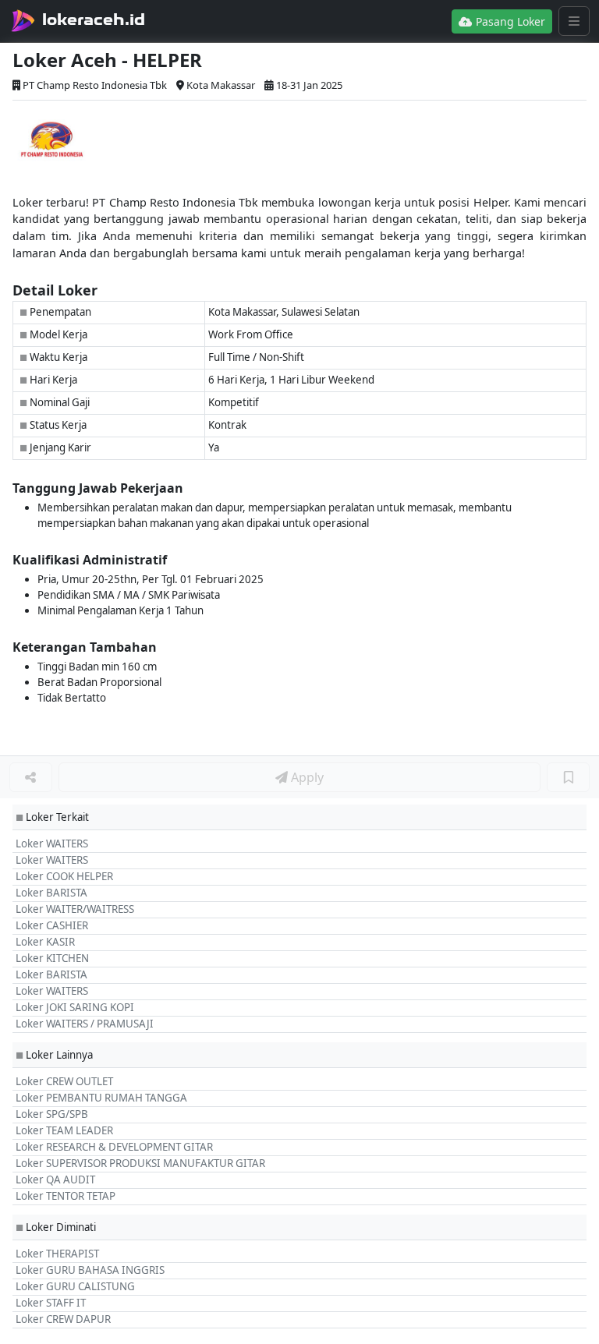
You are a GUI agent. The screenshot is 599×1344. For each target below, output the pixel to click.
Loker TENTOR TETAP (65, 1196)
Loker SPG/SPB (52, 1114)
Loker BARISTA (51, 893)
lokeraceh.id (93, 19)
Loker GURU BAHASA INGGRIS (90, 1270)
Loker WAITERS (52, 843)
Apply (306, 777)
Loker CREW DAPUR (63, 1319)
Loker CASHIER (52, 925)
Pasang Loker (509, 21)
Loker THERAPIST (57, 1254)
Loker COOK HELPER (64, 876)
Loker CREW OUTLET (64, 1081)
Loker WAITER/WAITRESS (75, 909)
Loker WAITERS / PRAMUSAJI (85, 1024)
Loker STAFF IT (51, 1303)
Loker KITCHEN (52, 958)
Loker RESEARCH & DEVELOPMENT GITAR (114, 1147)
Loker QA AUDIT (55, 1179)
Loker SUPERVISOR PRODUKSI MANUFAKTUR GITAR (140, 1163)
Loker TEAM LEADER (64, 1130)
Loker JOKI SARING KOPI (75, 1007)
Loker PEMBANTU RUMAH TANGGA (101, 1098)
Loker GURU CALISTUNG (75, 1286)
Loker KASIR (45, 942)
